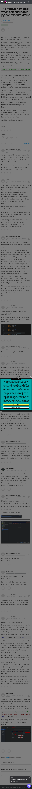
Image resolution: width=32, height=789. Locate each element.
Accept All (16, 404)
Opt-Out (26, 401)
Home (8, 2)
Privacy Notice (9, 397)
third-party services (20, 399)
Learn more (26, 389)
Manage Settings (16, 407)
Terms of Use (22, 397)
